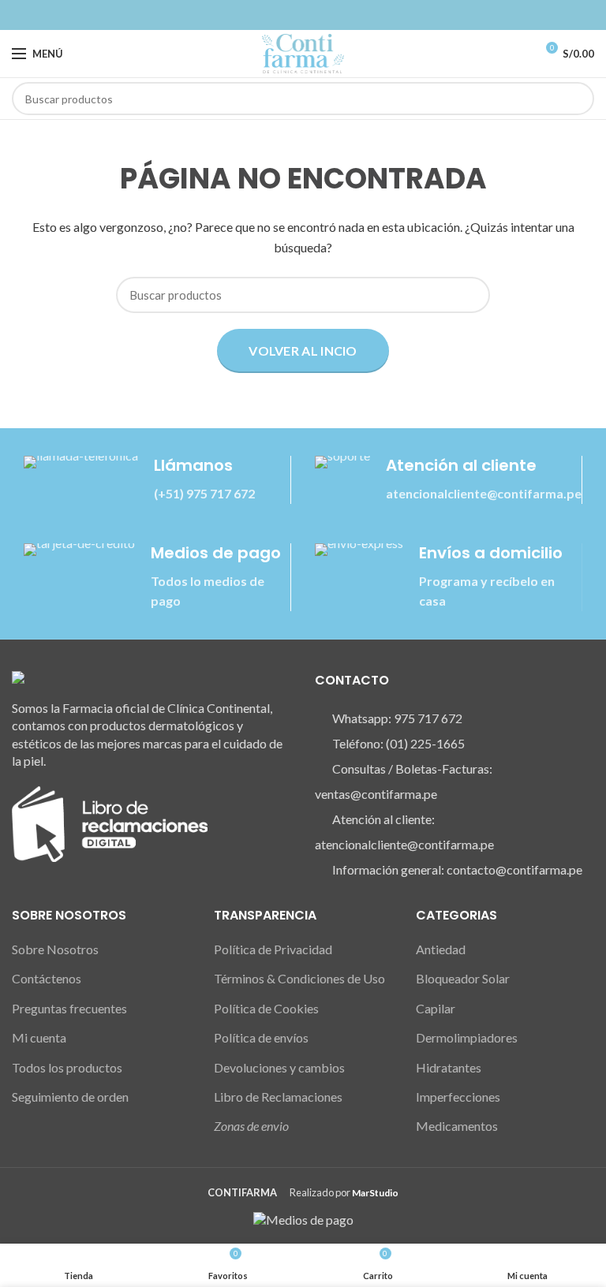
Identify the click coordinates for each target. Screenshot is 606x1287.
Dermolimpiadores (467, 1037)
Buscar (573, 98)
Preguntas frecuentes (69, 1008)
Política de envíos (261, 1037)
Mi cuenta (39, 1037)
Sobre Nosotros (55, 949)
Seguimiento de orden (70, 1096)
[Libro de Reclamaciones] (110, 822)
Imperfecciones (458, 1096)
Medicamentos (457, 1125)
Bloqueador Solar (463, 978)
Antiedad (441, 949)
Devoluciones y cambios (279, 1067)
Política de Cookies (266, 1008)
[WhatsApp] (312, 15)
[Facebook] (294, 15)
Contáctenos (46, 978)
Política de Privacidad (273, 949)
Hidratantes (448, 1067)
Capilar (435, 1008)
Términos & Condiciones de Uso (299, 978)
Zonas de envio (251, 1125)
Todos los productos (67, 1067)
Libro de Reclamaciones (278, 1096)
